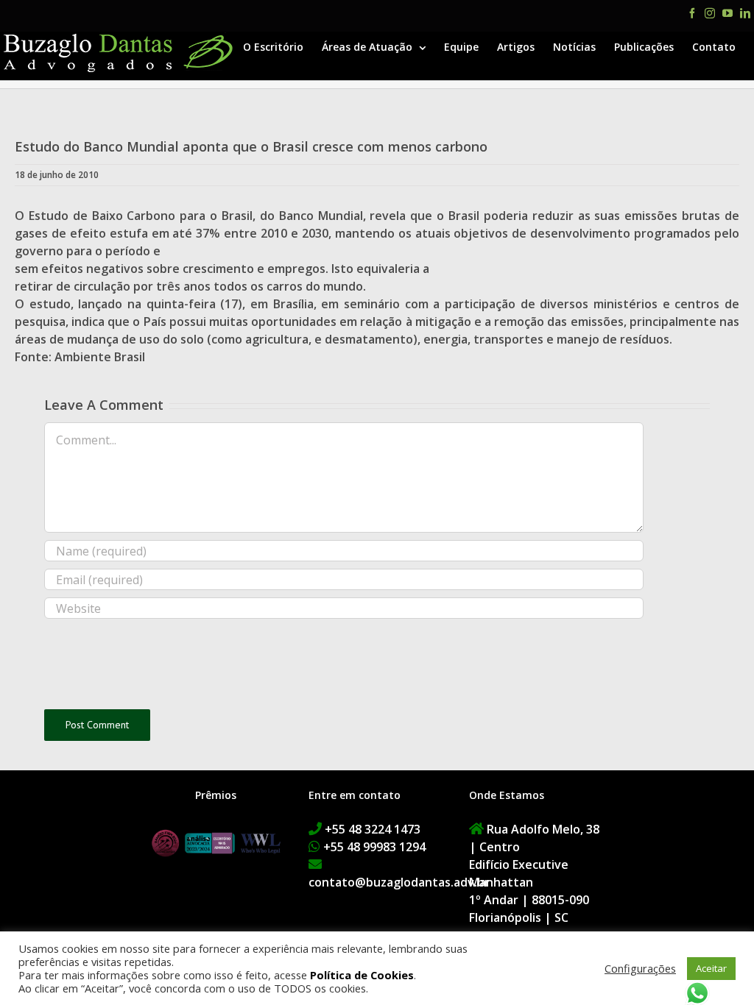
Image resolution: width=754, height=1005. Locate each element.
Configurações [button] (640, 968)
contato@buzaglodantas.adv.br (399, 882)
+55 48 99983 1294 (374, 847)
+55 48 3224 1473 (372, 829)
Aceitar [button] (711, 968)
